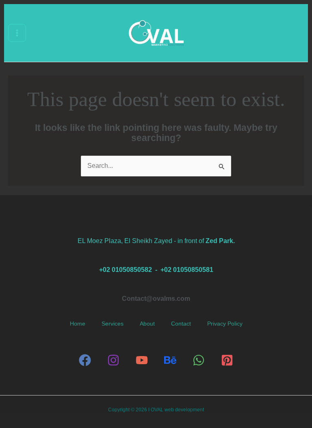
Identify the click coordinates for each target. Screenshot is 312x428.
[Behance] (170, 360)
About (147, 324)
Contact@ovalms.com (156, 298)
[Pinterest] (227, 360)
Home (77, 324)
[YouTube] (141, 360)
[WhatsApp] (198, 360)
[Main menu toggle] (17, 33)
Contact (181, 324)
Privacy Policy (225, 324)
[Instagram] (113, 360)
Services (113, 324)
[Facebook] (84, 360)
